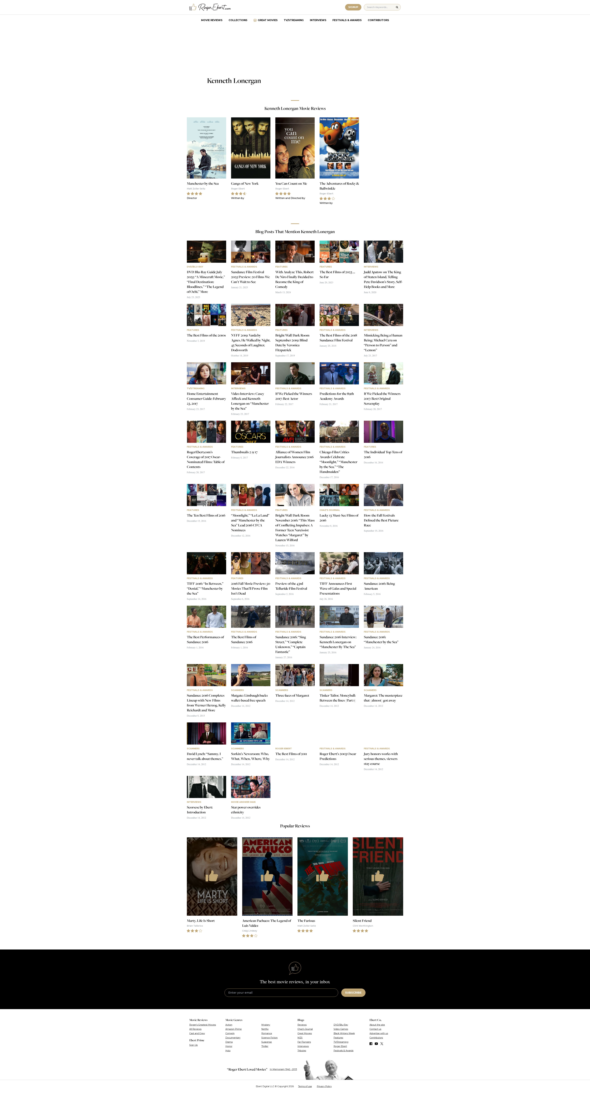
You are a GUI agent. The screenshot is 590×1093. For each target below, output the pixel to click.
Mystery (265, 1024)
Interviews (318, 20)
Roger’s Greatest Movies (202, 1024)
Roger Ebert (340, 1046)
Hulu (227, 1050)
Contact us (375, 1029)
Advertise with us (379, 1033)
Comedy (230, 1033)
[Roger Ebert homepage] (210, 7)
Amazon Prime (233, 1029)
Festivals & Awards (347, 20)
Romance (266, 1033)
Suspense (266, 1042)
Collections (238, 20)
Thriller (264, 1046)
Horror (228, 1046)
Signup (353, 7)
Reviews (302, 1024)
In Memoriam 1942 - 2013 (283, 1069)
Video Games (341, 1029)
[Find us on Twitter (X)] (381, 1043)
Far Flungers (304, 1042)
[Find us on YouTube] (376, 1043)
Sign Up (193, 1045)
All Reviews (195, 1029)
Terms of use (305, 1086)
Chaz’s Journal (305, 1029)
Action (228, 1024)
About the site (377, 1024)
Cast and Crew (197, 1033)
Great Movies (268, 20)
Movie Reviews (211, 20)
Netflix (264, 1029)
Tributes (301, 1050)
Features (338, 1037)
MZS (300, 1037)
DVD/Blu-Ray (341, 1024)
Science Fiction (269, 1037)
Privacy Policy (324, 1086)
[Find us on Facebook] (371, 1043)
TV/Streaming (294, 20)
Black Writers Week (344, 1033)
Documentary (232, 1037)
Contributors (378, 20)
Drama (229, 1042)
